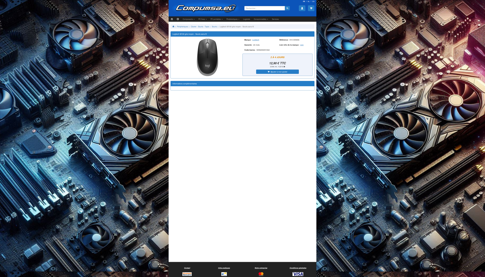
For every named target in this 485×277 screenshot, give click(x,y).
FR (304, 1)
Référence (283, 40)
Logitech (255, 40)
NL (309, 1)
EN (313, 1)
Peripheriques (232, 19)
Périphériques (182, 26)
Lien (302, 45)
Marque (247, 40)
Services (275, 19)
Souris (214, 26)
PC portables (216, 19)
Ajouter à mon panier (278, 71)
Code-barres (249, 50)
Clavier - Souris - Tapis (200, 26)
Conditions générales (298, 268)
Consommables (260, 19)
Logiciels (246, 19)
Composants (188, 19)
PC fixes (201, 19)
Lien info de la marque (289, 45)
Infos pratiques (224, 268)
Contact (187, 268)
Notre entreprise (261, 268)
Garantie (248, 45)
